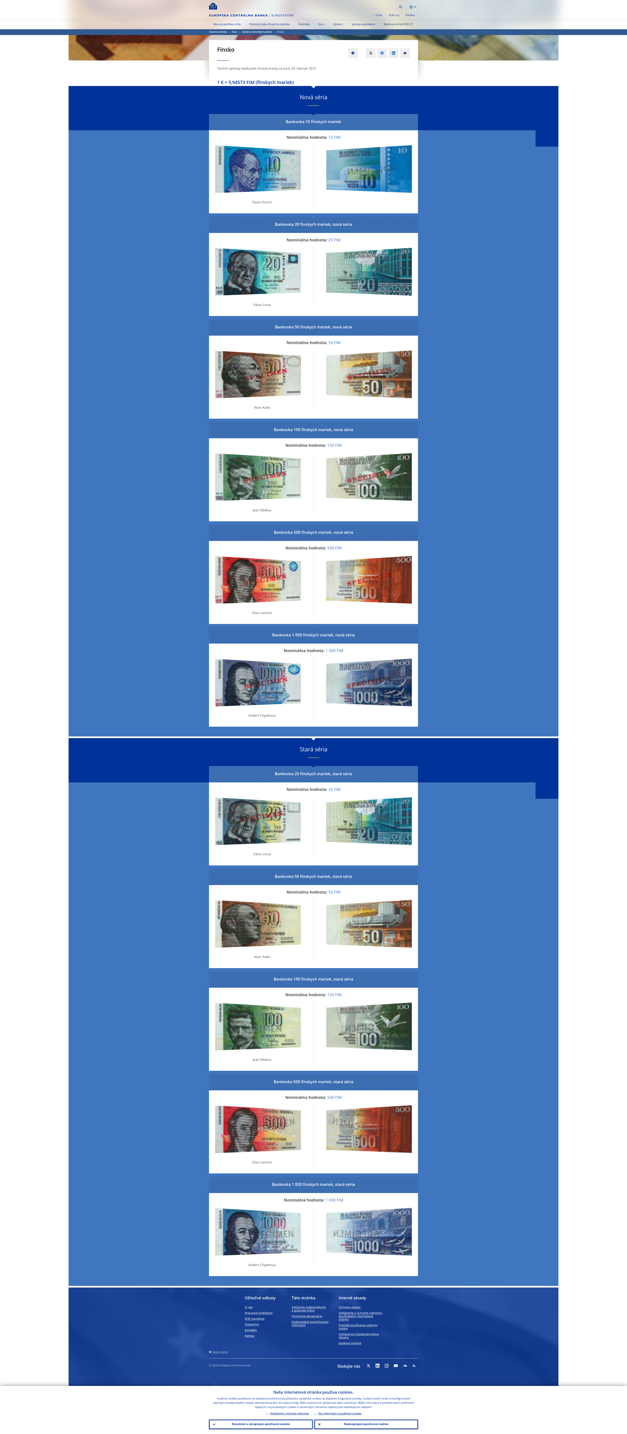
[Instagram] (387, 1366)
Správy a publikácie (363, 24)
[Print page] (353, 53)
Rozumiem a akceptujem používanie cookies (261, 1424)
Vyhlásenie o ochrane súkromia (289, 1414)
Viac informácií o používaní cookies (340, 1414)
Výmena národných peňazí (257, 32)
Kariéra (410, 15)
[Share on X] (371, 53)
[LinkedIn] (377, 1366)
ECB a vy (394, 15)
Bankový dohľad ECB (396, 24)
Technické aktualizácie (307, 1316)
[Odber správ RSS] (414, 1366)
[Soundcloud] (405, 1366)
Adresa (249, 1336)
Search (400, 7)
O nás (379, 15)
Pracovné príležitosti (259, 1313)
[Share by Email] (405, 53)
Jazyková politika (350, 1343)
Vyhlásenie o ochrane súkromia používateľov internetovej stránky (360, 1316)
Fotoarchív (252, 1324)
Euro (321, 24)
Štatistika (304, 24)
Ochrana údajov (350, 1307)
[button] (406, 7)
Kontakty (251, 1330)
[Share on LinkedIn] (393, 53)
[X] (368, 1366)
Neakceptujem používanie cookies (366, 1424)
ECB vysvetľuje (255, 1318)
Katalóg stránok (220, 1352)
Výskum (338, 24)
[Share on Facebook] (382, 53)
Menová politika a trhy (227, 24)
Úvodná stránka (218, 32)
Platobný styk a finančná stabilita (269, 24)
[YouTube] (396, 1366)
